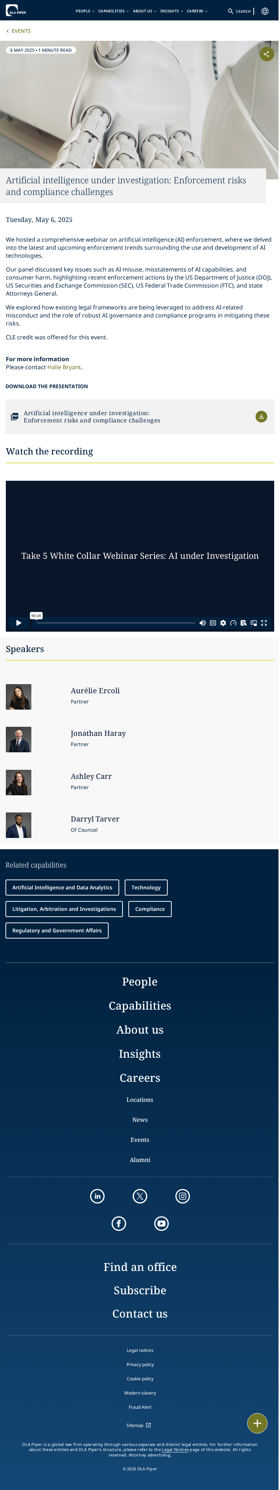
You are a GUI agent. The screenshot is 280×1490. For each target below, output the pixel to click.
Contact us (140, 1313)
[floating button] (257, 1423)
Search (243, 11)
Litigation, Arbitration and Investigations (64, 908)
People (83, 10)
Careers (195, 10)
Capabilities (111, 10)
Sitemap (135, 1425)
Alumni (140, 1160)
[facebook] (119, 1223)
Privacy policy (140, 1364)
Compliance (150, 908)
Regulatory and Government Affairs (57, 930)
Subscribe (140, 1290)
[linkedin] (97, 1196)
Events (21, 30)
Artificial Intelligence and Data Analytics (62, 887)
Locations (140, 1100)
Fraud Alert (140, 1407)
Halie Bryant (64, 367)
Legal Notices (175, 1449)
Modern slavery (140, 1393)
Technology (146, 887)
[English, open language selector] (265, 11)
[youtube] (161, 1223)
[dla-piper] (28, 10)
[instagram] (182, 1196)
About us (142, 10)
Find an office (140, 1266)
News (140, 1120)
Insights (169, 10)
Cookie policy (140, 1379)
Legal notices (140, 1350)
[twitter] (140, 1196)
